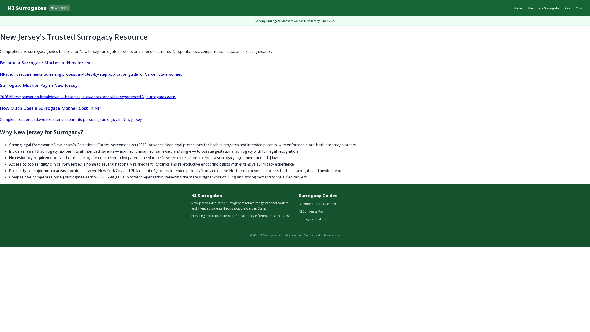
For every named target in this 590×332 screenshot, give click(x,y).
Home (518, 8)
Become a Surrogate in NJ (318, 204)
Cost (579, 8)
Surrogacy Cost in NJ (314, 219)
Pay (567, 8)
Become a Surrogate (543, 8)
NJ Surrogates (26, 8)
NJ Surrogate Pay (311, 211)
